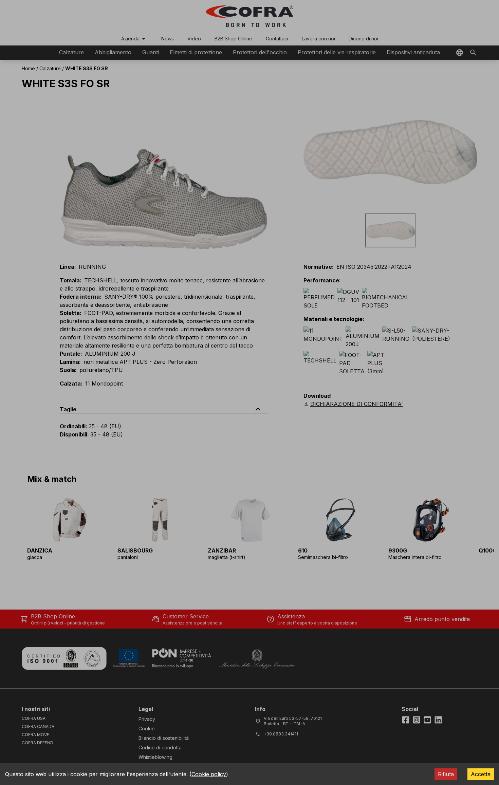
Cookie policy (208, 774)
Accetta (481, 774)
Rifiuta (446, 774)
